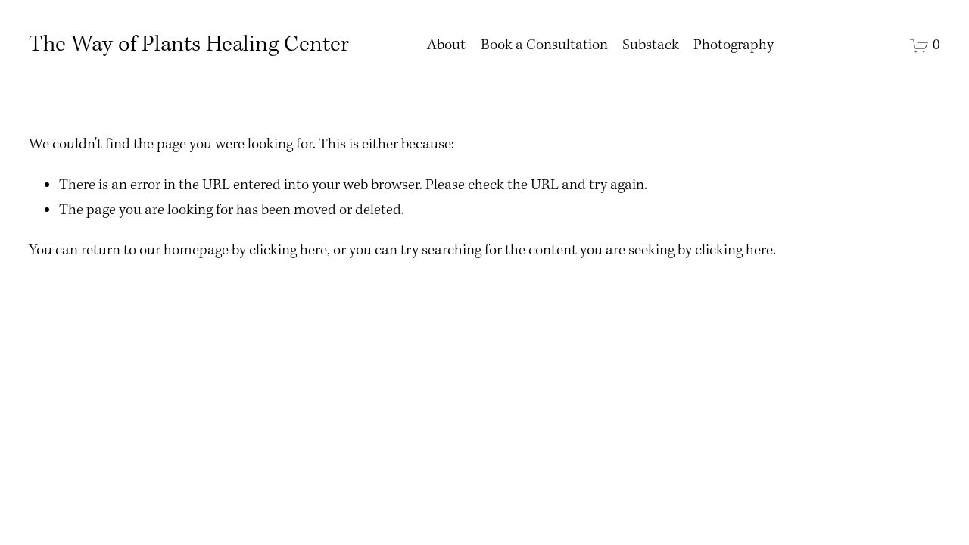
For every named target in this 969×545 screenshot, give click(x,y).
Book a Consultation (544, 45)
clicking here (288, 250)
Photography (733, 45)
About (446, 45)
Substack (650, 45)
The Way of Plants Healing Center (189, 45)
